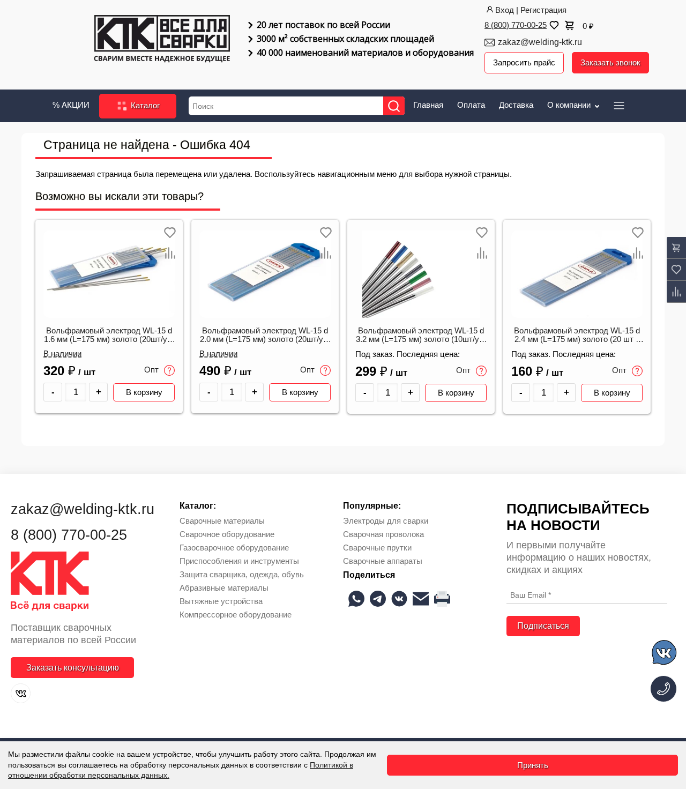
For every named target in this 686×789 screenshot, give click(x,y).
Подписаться (543, 625)
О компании (570, 104)
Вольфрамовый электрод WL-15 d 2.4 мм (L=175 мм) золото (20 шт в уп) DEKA (577, 335)
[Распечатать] (442, 599)
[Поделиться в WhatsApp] (356, 599)
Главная (428, 104)
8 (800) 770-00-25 (515, 24)
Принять (532, 765)
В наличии (62, 353)
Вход (504, 9)
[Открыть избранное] (553, 25)
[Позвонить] (663, 688)
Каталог (144, 105)
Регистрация (543, 9)
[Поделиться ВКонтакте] (399, 599)
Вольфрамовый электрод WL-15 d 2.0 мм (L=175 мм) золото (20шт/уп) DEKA (265, 335)
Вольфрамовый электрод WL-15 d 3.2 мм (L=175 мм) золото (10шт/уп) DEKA (421, 335)
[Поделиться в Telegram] (378, 599)
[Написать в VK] (665, 654)
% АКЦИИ (71, 104)
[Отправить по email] (421, 599)
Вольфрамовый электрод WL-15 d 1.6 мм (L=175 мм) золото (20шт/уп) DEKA (109, 335)
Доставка (516, 104)
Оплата (471, 104)
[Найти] (394, 105)
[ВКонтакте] (21, 693)
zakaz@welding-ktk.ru (540, 42)
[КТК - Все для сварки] (162, 39)
